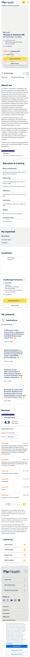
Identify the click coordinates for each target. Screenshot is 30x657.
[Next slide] (27, 73)
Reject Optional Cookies (16, 654)
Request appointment (15, 58)
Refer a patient (15, 63)
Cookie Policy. (9, 643)
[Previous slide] (24, 73)
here (21, 521)
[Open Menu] (28, 2)
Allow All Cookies (17, 646)
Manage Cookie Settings (16, 650)
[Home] (8, 2)
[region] (15, 639)
